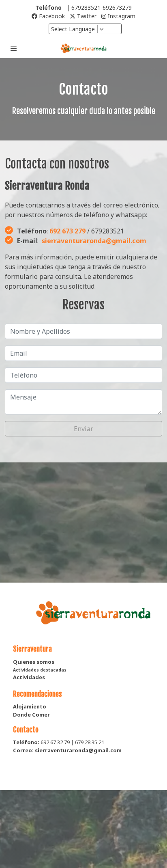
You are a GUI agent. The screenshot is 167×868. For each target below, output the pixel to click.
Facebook (51, 16)
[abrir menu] (13, 48)
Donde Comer (31, 714)
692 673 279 (67, 231)
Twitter (85, 16)
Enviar (83, 428)
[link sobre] (83, 618)
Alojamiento (29, 706)
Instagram (120, 16)
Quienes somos (33, 661)
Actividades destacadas (39, 670)
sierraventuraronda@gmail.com (94, 240)
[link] (83, 48)
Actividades (29, 677)
